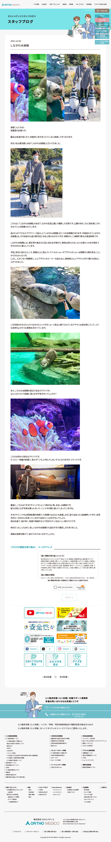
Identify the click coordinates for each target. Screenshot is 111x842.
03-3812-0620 (79, 714)
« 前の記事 (46, 676)
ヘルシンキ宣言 (11, 753)
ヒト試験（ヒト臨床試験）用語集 (15, 758)
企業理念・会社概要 (72, 790)
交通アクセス (71, 792)
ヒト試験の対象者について (14, 760)
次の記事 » (64, 676)
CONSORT (10, 751)
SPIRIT (9, 748)
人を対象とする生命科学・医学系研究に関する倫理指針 (22, 755)
